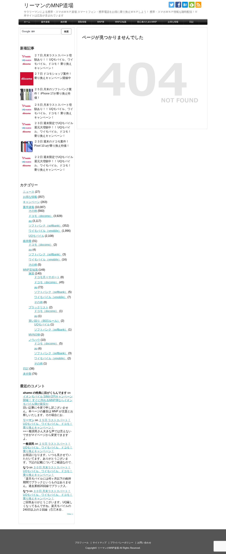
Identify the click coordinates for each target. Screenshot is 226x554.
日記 (191, 22)
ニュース (28, 191)
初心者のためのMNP (147, 22)
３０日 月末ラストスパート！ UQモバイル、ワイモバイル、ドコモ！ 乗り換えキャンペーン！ (47, 471)
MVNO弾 (34, 334)
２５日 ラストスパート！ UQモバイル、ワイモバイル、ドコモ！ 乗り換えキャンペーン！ (47, 424)
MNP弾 (100, 22)
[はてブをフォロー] (185, 5)
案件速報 (45, 22)
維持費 (64, 22)
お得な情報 (173, 22)
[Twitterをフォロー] (171, 5)
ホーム (27, 22)
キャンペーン (31, 201)
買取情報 (82, 22)
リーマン (28, 420)
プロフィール (82, 542)
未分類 (27, 373)
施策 (31, 273)
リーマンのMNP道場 (48, 5)
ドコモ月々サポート (47, 277)
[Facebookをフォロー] (178, 5)
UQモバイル (36, 235)
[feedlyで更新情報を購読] (192, 5)
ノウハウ (34, 339)
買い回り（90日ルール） (44, 320)
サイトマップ (99, 542)
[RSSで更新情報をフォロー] (198, 5)
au (30, 220)
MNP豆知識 (120, 22)
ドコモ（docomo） (41, 215)
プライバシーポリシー (121, 542)
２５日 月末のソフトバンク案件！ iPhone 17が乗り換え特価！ (53, 93)
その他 (33, 210)
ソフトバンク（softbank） (45, 225)
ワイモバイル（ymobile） (45, 230)
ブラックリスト (38, 307)
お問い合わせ (144, 542)
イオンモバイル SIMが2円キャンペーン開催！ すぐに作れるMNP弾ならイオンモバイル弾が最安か (48, 400)
